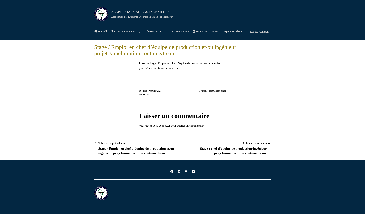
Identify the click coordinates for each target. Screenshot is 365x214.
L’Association (153, 31)
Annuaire (201, 31)
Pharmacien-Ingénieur (123, 31)
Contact (215, 31)
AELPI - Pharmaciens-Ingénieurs (140, 12)
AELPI (145, 94)
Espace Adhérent (233, 31)
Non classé (221, 91)
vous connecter (161, 125)
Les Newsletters (179, 31)
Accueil (102, 31)
